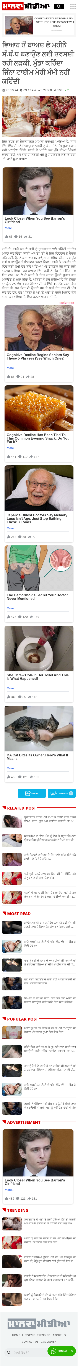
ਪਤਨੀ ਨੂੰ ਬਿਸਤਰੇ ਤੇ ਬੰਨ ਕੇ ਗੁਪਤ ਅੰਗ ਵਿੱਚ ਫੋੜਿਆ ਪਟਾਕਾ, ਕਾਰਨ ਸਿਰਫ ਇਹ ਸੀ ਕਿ (50, 1297)
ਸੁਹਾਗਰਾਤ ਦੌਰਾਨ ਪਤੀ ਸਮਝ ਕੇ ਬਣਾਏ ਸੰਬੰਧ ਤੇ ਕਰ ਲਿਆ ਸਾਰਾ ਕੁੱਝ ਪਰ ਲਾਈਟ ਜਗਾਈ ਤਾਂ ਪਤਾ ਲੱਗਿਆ (50, 819)
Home (16, 1335)
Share (34, 793)
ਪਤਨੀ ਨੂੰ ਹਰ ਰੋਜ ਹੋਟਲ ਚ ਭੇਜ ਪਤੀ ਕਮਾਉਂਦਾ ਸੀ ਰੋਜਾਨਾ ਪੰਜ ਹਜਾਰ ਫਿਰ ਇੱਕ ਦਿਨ (50, 1240)
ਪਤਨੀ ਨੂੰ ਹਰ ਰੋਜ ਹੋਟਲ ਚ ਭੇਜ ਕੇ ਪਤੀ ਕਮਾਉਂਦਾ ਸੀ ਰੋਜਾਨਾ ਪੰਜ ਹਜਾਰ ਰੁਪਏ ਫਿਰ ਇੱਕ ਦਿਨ (50, 1030)
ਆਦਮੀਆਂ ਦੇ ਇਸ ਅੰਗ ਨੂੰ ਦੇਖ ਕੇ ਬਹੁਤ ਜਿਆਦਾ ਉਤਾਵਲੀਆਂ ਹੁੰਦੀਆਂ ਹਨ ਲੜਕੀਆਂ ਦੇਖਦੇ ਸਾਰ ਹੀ (50, 838)
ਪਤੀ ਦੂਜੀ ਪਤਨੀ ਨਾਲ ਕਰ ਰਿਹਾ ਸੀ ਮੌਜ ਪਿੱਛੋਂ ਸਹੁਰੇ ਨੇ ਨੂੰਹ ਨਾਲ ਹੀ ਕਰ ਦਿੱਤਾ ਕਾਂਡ (50, 876)
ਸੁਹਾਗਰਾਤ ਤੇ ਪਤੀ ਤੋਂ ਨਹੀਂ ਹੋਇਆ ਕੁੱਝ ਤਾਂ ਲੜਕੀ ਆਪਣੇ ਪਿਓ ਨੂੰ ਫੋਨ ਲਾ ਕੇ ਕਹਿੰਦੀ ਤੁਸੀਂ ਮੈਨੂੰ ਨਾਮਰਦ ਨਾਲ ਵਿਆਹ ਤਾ (50, 1221)
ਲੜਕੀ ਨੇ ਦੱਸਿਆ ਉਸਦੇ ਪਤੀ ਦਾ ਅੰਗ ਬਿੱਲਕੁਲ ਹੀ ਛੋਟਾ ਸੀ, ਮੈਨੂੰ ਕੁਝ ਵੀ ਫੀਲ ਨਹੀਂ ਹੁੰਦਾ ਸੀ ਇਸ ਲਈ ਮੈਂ (50, 1259)
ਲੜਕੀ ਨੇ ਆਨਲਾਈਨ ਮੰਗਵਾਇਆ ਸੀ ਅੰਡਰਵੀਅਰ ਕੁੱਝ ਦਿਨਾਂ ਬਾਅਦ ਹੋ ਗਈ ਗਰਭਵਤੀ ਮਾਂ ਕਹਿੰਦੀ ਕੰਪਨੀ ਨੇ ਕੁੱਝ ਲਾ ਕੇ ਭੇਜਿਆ (50, 1278)
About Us (59, 1335)
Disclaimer (48, 1341)
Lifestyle (28, 1335)
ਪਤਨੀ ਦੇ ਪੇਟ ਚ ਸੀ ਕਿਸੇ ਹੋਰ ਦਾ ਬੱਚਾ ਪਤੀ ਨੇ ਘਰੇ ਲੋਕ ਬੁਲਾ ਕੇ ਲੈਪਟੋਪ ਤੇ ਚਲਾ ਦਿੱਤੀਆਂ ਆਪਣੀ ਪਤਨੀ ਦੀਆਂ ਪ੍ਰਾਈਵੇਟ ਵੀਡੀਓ (50, 894)
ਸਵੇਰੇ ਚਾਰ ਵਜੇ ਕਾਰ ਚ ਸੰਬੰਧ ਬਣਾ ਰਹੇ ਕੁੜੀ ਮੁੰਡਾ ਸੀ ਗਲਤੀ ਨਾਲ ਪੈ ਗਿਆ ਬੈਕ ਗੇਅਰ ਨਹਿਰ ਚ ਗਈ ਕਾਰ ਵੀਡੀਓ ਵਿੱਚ (50, 925)
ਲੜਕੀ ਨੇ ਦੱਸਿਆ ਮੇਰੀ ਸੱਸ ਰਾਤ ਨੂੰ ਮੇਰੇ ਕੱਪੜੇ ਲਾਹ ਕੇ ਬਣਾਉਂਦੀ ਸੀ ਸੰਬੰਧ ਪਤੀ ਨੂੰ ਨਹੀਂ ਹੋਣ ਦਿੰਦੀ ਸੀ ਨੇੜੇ (50, 1105)
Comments (64, 793)
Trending (43, 1335)
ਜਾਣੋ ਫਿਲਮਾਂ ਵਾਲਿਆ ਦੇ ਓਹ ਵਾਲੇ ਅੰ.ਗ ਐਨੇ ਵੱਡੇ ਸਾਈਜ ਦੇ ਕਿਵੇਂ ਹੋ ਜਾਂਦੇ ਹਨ (50, 857)
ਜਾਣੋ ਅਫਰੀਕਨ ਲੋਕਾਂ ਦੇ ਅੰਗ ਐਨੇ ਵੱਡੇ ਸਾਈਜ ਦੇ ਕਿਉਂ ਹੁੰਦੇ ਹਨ (50, 943)
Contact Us (65, 1351)
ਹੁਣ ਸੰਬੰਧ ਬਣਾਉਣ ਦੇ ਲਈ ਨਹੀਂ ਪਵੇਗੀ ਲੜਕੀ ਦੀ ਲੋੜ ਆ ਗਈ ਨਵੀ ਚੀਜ (50, 981)
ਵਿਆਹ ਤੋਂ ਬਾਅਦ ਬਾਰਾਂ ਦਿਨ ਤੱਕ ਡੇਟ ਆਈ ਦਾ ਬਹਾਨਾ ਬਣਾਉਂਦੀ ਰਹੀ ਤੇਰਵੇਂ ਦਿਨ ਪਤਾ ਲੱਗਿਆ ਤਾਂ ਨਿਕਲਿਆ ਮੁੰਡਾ (50, 1000)
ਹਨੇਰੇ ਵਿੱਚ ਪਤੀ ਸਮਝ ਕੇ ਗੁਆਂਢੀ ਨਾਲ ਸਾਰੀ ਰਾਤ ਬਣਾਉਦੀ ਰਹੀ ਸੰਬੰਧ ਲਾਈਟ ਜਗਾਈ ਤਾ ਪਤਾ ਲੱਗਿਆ (50, 1049)
